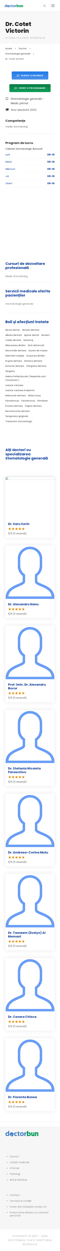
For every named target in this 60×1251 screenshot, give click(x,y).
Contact (15, 1195)
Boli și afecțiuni (18, 1180)
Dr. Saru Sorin (18, 524)
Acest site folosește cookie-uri (28, 1206)
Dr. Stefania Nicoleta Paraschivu (24, 770)
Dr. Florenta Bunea (22, 1097)
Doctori (14, 1156)
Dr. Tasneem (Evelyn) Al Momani (27, 935)
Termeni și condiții (20, 1201)
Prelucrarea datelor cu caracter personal (29, 1214)
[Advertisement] (30, 223)
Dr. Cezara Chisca (22, 1017)
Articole (14, 1168)
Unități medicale (19, 1162)
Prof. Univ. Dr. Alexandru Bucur (27, 686)
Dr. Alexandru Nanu (23, 604)
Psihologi (15, 1174)
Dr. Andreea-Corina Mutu (28, 852)
